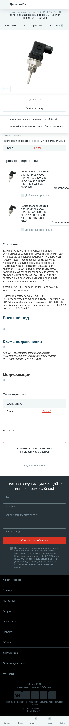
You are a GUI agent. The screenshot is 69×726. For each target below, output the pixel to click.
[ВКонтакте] (18, 695)
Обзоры (7, 642)
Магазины (9, 600)
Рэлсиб (38, 148)
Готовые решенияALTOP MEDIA (31, 709)
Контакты (8, 673)
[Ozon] (52, 695)
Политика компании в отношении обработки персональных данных (34, 703)
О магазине (10, 621)
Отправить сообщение (34, 540)
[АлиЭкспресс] (26, 695)
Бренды (7, 590)
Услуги (7, 611)
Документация (11, 652)
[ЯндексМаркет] (35, 695)
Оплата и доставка (14, 663)
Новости (8, 632)
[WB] (43, 695)
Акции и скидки (12, 580)
